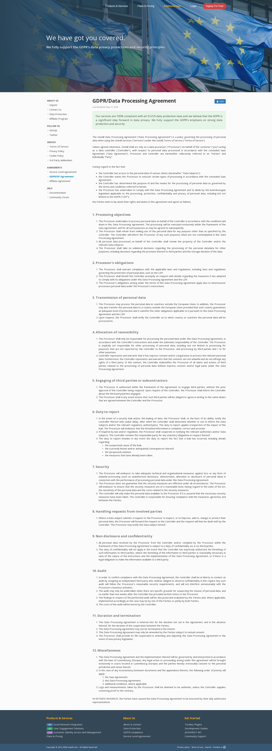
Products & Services (59, 718)
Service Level (63, 171)
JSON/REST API (193, 732)
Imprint (53, 105)
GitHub (53, 130)
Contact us (218, 747)
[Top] (224, 747)
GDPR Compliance (133, 732)
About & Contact (132, 724)
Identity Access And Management (77, 732)
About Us (129, 718)
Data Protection (58, 114)
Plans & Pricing (55, 736)
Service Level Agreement (137, 736)
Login (193, 6)
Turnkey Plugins (193, 724)
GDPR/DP (61, 176)
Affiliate (60, 181)
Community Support (195, 736)
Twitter (53, 134)
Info (172, 6)
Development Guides (196, 728)
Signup (214, 6)
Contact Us (55, 109)
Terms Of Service (58, 146)
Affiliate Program (58, 118)
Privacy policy (183, 747)
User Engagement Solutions (69, 728)
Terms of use (197, 747)
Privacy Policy (56, 151)
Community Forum (59, 197)
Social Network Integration (68, 724)
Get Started (192, 718)
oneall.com (73, 747)
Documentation (57, 192)
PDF (221, 101)
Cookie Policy (56, 155)
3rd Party (60, 160)
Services (116, 6)
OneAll (57, 6)
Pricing (145, 6)
